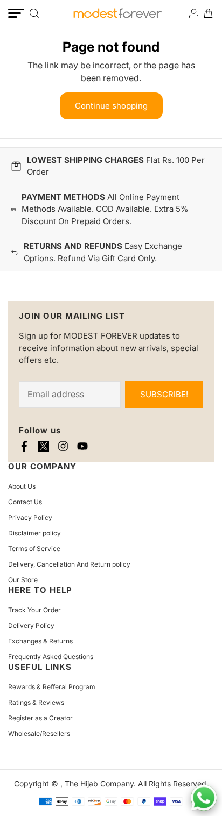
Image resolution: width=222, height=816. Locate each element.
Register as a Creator (40, 718)
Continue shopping (111, 106)
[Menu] (16, 13)
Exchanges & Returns (40, 641)
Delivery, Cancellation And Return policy (69, 564)
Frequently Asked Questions (50, 657)
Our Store (23, 580)
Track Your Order (34, 610)
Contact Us (25, 502)
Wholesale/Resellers (39, 733)
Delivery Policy (31, 625)
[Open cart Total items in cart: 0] (208, 13)
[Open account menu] (193, 13)
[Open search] (34, 13)
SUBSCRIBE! (164, 394)
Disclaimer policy (34, 533)
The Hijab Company (99, 783)
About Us (22, 486)
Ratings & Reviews (36, 702)
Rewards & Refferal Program (51, 687)
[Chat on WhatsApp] (204, 798)
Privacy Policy (30, 517)
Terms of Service (34, 549)
